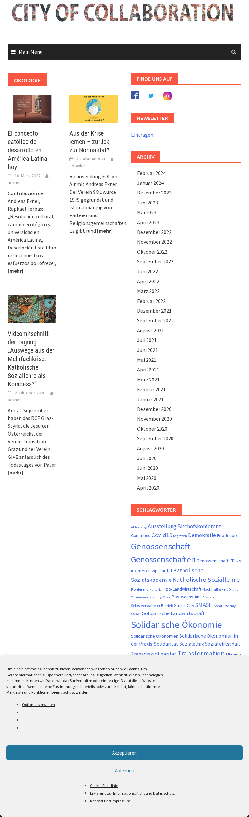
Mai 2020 (146, 478)
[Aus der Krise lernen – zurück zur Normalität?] (93, 108)
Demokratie (202, 535)
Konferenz (139, 589)
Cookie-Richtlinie (104, 785)
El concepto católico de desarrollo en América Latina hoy (27, 150)
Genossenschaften (163, 559)
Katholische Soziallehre (206, 579)
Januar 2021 (150, 399)
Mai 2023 (146, 212)
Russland (208, 597)
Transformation (201, 653)
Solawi (136, 614)
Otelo (167, 597)
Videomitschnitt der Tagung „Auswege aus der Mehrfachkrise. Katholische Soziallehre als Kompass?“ (31, 359)
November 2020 (154, 418)
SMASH (204, 605)
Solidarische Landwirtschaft (173, 613)
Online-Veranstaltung (146, 597)
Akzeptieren (124, 753)
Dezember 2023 (154, 192)
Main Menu (30, 52)
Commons (140, 535)
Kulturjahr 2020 (160, 589)
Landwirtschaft (187, 589)
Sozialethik (191, 644)
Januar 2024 (150, 183)
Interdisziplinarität (154, 571)
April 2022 (148, 281)
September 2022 (155, 261)
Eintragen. (142, 134)
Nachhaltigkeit (215, 589)
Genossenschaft (160, 546)
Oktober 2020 (152, 428)
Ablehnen (124, 770)
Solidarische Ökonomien (154, 636)
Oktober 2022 (152, 251)
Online (233, 589)
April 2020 (148, 487)
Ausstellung (162, 526)
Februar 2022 (151, 301)
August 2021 (150, 330)
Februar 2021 (151, 389)
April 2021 (148, 369)
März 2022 (148, 291)
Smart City (184, 605)
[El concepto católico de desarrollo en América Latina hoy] (32, 108)
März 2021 (148, 379)
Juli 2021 (147, 340)
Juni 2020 (147, 468)
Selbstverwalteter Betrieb (152, 605)
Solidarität (165, 643)
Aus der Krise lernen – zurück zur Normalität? (89, 141)
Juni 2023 (147, 202)
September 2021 (155, 320)
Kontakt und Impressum (110, 801)
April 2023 (148, 222)
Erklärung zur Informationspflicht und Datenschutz (132, 793)
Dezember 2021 (154, 310)
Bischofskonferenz (199, 526)
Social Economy (225, 606)
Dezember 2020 (154, 409)
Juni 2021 (147, 350)
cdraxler (77, 166)
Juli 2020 (147, 458)
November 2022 (154, 241)
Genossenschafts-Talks (218, 561)
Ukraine (233, 654)
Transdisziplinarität (153, 653)
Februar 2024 (151, 173)
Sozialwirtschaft (222, 644)
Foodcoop (227, 535)
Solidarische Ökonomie (176, 625)
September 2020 (155, 438)
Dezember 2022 (154, 232)
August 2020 (150, 448)
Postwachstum (186, 597)
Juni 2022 (147, 271)
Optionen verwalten (38, 704)
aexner (14, 182)
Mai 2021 (146, 360)
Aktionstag (139, 527)
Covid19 (161, 535)
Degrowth (180, 536)
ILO (133, 571)
